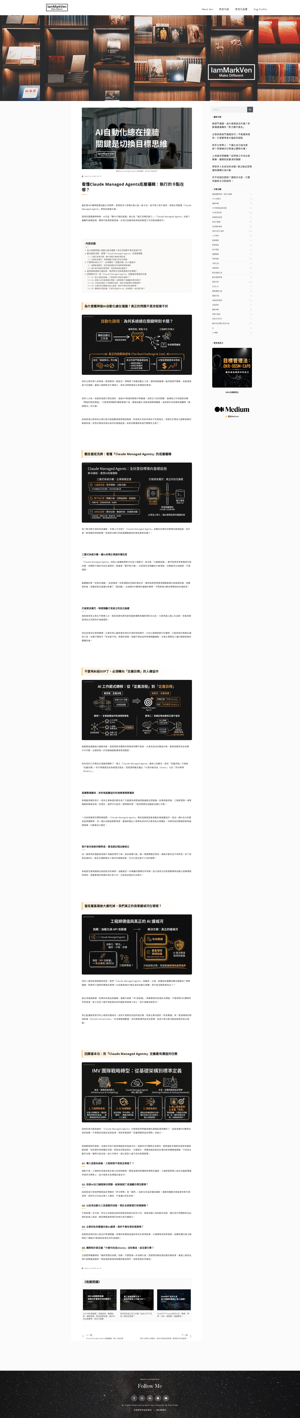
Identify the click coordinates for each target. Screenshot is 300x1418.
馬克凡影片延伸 (218, 231)
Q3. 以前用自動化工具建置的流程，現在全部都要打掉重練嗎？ (116, 283)
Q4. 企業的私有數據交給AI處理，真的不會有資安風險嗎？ (114, 285)
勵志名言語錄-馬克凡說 (220, 323)
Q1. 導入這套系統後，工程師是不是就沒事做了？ (111, 277)
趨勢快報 (215, 203)
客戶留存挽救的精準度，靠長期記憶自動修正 (109, 268)
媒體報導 (215, 254)
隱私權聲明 (161, 1410)
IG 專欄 (215, 332)
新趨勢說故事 (217, 217)
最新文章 (215, 282)
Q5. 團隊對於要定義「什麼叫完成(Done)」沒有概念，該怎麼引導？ (118, 288)
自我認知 (215, 305)
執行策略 (215, 249)
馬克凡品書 (241, 9)
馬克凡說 (224, 9)
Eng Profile (260, 9)
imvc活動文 (216, 199)
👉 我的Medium (232, 416)
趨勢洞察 (215, 309)
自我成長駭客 (217, 300)
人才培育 (215, 235)
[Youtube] (166, 1398)
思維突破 (215, 268)
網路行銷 (215, 296)
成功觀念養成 (217, 226)
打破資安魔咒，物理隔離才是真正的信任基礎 (109, 259)
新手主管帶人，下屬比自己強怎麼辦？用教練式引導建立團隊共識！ (230, 147)
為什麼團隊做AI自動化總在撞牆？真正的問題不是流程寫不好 (114, 250)
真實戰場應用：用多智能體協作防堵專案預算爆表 (111, 265)
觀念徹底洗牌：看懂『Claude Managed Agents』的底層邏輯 (114, 253)
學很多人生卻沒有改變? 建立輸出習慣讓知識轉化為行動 (232, 168)
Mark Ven (207, 9)
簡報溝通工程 (217, 291)
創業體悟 (215, 240)
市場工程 (215, 263)
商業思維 (215, 245)
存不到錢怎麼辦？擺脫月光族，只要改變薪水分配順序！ (231, 179)
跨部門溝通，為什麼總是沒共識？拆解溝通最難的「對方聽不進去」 (231, 125)
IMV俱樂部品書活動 (219, 208)
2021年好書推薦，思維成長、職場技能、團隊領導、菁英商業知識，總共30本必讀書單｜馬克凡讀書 (99, 1316)
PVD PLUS (173, 1405)
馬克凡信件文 (217, 319)
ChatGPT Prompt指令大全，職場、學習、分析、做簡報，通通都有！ (173, 1314)
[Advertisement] (232, 444)
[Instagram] (142, 1398)
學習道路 (215, 259)
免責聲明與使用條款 (143, 1410)
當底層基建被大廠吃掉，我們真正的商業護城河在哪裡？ (112, 271)
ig (213, 328)
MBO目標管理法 (232, 392)
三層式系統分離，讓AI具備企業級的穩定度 (108, 256)
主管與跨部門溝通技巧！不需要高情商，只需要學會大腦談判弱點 (231, 136)
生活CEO (215, 286)
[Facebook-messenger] (158, 1398)
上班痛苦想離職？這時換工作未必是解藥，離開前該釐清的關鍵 (231, 157)
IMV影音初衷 (217, 212)
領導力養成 (216, 314)
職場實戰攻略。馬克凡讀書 (222, 194)
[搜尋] (250, 109)
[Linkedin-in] (150, 1398)
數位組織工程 (217, 272)
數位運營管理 (217, 277)
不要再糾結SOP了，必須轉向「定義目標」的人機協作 (111, 262)
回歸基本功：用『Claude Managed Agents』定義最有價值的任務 (116, 274)
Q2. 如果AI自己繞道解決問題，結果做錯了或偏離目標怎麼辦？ (116, 280)
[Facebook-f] (134, 1398)
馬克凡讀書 (216, 222)
